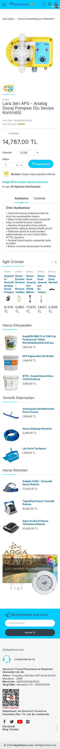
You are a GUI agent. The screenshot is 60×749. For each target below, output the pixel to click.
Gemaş (18, 271)
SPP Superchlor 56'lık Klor (38, 356)
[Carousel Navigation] (54, 262)
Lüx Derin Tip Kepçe (34, 448)
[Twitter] (12, 722)
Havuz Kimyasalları (17, 325)
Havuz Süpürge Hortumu (37, 428)
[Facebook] (4, 722)
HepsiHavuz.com (23, 745)
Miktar (5, 159)
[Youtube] (19, 722)
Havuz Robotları (15, 470)
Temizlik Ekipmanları (18, 398)
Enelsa (5, 99)
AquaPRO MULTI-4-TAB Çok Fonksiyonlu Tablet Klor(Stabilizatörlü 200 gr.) (39, 339)
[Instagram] (28, 722)
